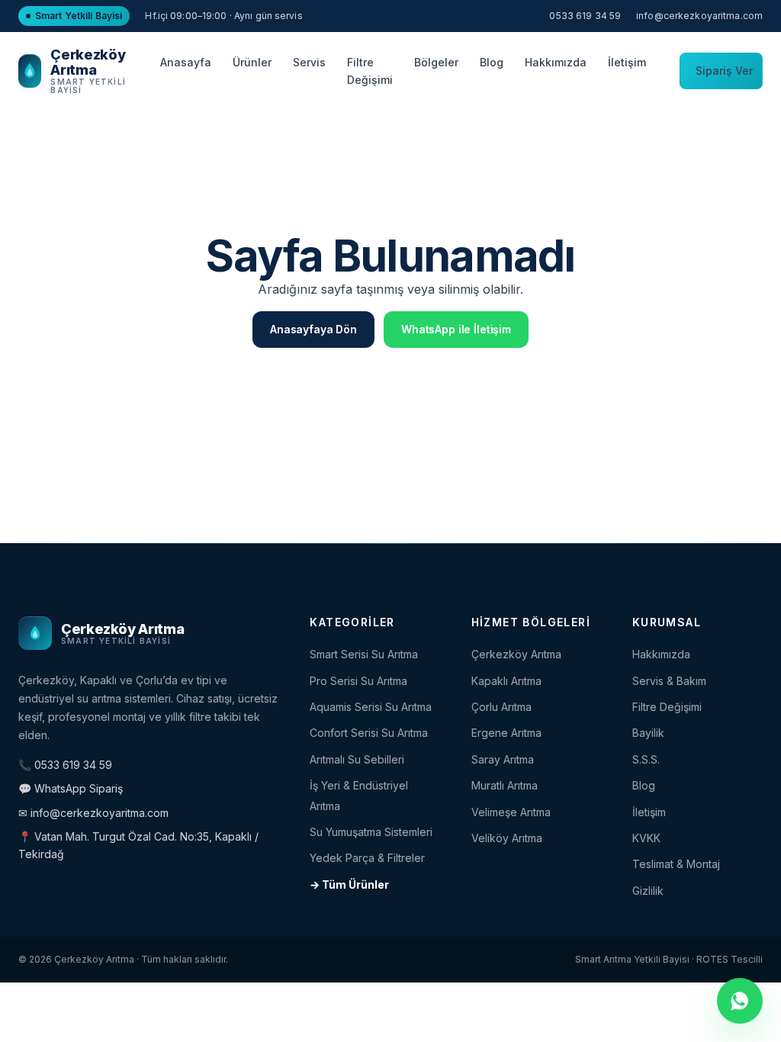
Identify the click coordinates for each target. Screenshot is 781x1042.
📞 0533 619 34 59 (65, 764)
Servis (309, 62)
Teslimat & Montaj (676, 863)
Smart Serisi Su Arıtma (364, 654)
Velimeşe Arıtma (511, 812)
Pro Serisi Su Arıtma (358, 680)
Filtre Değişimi (370, 71)
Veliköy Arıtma (506, 837)
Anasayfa (185, 62)
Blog (491, 62)
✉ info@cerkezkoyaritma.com (93, 812)
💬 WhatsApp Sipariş (70, 788)
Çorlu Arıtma (501, 706)
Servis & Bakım (669, 680)
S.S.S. (646, 759)
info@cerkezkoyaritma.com (699, 15)
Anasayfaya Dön (313, 329)
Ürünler (252, 62)
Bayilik (648, 732)
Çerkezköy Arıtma (516, 654)
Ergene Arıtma (506, 732)
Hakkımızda (556, 62)
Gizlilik (648, 890)
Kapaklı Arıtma (506, 680)
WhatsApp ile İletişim (456, 329)
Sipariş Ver (724, 70)
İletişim (627, 62)
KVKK (646, 837)
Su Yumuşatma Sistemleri (371, 831)
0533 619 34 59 (585, 15)
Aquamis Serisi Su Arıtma (371, 706)
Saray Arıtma (502, 759)
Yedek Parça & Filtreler (367, 857)
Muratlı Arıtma (504, 785)
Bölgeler (436, 62)
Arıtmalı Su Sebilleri (357, 759)
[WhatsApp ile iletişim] (740, 1001)
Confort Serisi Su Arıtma (369, 732)
